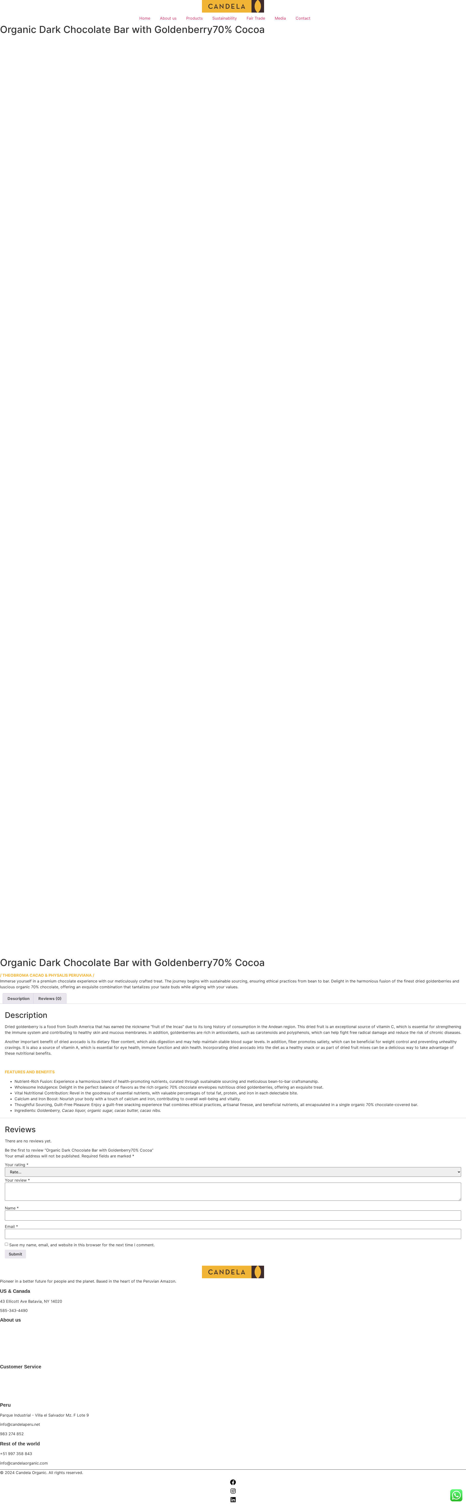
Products (194, 18)
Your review (17, 1180)
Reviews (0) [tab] (50, 998)
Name (12, 1208)
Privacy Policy (12, 1376)
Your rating (16, 1165)
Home (144, 18)
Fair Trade (256, 18)
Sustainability (224, 18)
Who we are (10, 1329)
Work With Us (12, 1357)
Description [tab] (19, 998)
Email (11, 1226)
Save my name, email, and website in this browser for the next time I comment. (82, 1245)
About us (168, 18)
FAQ (4, 1386)
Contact (303, 18)
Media (280, 18)
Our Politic (9, 1395)
